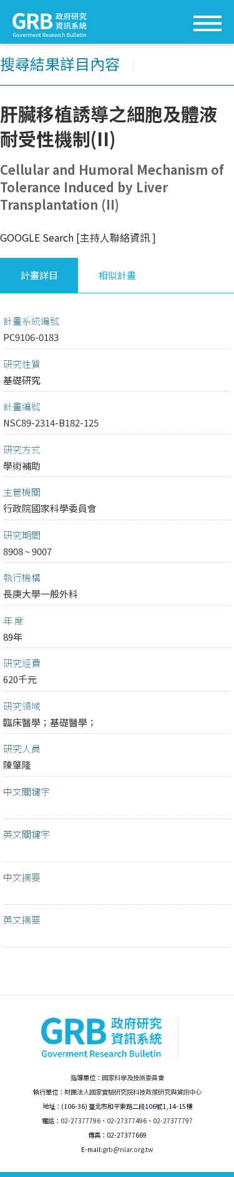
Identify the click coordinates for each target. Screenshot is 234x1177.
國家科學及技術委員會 (133, 1077)
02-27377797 (173, 1120)
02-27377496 (127, 1120)
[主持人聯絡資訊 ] (116, 237)
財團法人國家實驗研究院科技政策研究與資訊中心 (133, 1091)
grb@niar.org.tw (127, 1149)
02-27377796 (80, 1120)
